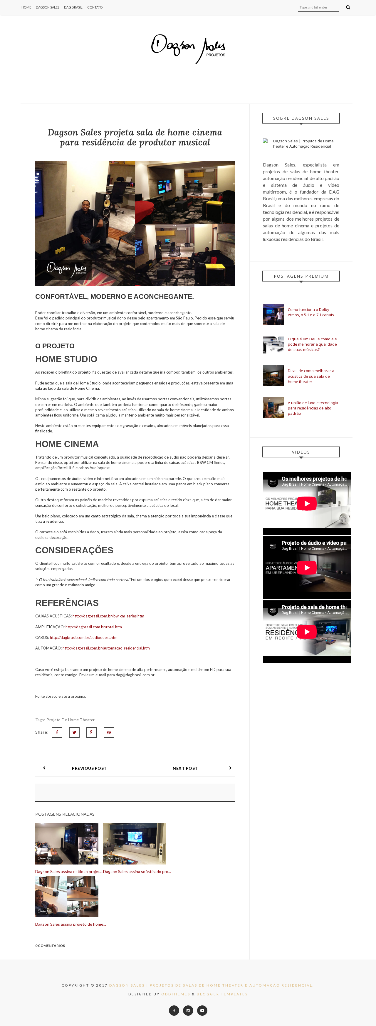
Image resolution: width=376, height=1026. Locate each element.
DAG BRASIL (73, 7)
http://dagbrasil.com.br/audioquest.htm (84, 637)
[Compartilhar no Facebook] (57, 732)
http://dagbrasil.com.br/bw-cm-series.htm (108, 616)
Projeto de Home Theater (71, 719)
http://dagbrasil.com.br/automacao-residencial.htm (106, 648)
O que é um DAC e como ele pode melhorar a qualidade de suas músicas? (312, 344)
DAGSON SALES (47, 7)
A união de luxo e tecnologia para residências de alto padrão (313, 408)
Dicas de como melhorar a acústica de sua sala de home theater (311, 376)
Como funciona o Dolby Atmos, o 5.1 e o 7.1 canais (311, 312)
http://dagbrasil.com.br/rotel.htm (94, 626)
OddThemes (175, 994)
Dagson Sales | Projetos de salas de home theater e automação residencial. (211, 985)
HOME (26, 7)
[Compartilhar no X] (74, 732)
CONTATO (95, 7)
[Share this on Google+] (91, 732)
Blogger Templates (222, 994)
